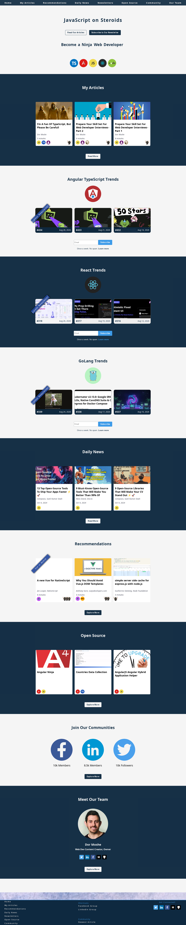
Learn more (103, 249)
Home (7, 901)
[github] (104, 858)
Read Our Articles (75, 32)
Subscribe (105, 242)
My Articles (11, 905)
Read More (93, 156)
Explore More (93, 613)
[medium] (99, 858)
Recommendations (15, 909)
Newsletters (11, 916)
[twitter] (81, 858)
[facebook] (93, 858)
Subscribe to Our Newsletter (105, 32)
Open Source (11, 919)
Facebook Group (87, 906)
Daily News (10, 912)
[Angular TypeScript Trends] (93, 201)
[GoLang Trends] (93, 383)
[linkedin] (87, 858)
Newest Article (87, 922)
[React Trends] (93, 292)
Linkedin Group (87, 909)
